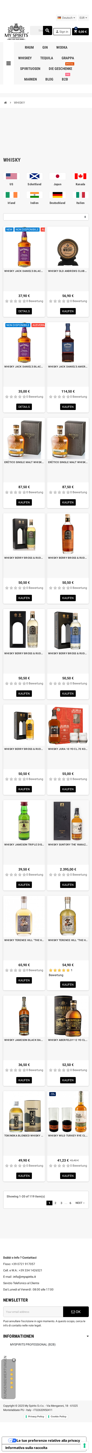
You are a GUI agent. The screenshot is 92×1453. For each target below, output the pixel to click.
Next (80, 1202)
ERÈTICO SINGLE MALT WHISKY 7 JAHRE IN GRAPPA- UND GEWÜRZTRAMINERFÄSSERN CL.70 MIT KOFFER (68, 462)
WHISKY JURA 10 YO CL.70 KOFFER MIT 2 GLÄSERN (68, 749)
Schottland (34, 184)
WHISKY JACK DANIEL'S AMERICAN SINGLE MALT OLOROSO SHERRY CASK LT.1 (68, 366)
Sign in (61, 31)
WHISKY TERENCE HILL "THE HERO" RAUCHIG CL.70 (24, 940)
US (11, 184)
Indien (34, 203)
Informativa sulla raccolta (26, 1448)
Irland (11, 203)
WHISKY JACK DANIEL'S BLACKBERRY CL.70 (24, 366)
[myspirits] (16, 31)
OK (78, 1312)
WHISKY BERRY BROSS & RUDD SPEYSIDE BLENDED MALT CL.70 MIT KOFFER (24, 749)
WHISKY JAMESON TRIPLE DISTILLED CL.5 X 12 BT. (24, 844)
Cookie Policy (58, 1416)
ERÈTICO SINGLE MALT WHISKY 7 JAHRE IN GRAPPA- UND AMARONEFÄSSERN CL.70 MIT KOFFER (24, 462)
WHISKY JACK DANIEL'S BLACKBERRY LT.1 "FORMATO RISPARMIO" (24, 271)
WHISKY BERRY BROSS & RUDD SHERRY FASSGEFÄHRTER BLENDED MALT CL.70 (68, 557)
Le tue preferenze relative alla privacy (48, 1440)
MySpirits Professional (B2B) (33, 1344)
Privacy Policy (36, 1416)
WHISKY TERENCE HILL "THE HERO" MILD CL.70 (68, 940)
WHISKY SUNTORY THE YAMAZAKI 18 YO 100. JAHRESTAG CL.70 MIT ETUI (68, 844)
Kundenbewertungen (5, 1377)
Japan (57, 184)
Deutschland (57, 203)
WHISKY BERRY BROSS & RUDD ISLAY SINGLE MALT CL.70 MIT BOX (68, 653)
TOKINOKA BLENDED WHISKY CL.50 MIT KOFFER (24, 1135)
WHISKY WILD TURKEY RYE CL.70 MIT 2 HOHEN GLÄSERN (68, 1135)
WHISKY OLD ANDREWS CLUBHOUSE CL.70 (68, 271)
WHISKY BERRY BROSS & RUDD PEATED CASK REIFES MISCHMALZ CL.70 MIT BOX (24, 653)
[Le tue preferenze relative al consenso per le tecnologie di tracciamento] (84, 1446)
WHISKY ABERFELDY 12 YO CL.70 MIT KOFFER (68, 1040)
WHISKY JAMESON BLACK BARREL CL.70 (24, 1040)
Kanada (80, 184)
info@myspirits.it (24, 1276)
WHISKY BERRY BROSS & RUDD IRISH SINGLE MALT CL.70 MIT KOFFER (24, 557)
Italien (80, 203)
